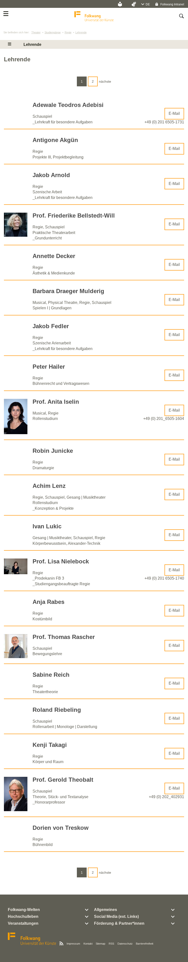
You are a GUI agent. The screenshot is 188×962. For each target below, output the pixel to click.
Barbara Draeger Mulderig (68, 291)
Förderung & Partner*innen (119, 923)
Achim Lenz (49, 485)
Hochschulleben (23, 916)
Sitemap (100, 943)
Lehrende (81, 32)
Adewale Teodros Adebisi (68, 105)
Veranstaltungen (23, 923)
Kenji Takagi (50, 744)
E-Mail (174, 113)
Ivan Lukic (47, 526)
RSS (111, 943)
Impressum (73, 943)
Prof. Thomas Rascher (64, 637)
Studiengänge (53, 32)
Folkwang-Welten (24, 910)
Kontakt (88, 943)
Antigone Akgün (55, 140)
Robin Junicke (53, 450)
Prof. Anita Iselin (56, 401)
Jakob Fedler (51, 326)
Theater (36, 32)
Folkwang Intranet (172, 4)
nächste (105, 81)
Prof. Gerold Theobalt (63, 779)
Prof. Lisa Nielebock (61, 561)
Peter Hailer (49, 366)
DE (148, 4)
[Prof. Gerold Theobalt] (15, 810)
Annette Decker (54, 256)
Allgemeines (105, 910)
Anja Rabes (48, 601)
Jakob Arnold (51, 175)
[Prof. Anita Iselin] (15, 433)
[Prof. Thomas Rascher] (15, 657)
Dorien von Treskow (61, 827)
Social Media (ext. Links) (116, 916)
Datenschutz (125, 943)
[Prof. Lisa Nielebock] (15, 573)
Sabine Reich (51, 674)
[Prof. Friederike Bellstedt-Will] (15, 235)
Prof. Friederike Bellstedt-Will (74, 215)
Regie (68, 32)
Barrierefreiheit (144, 943)
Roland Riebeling (57, 709)
